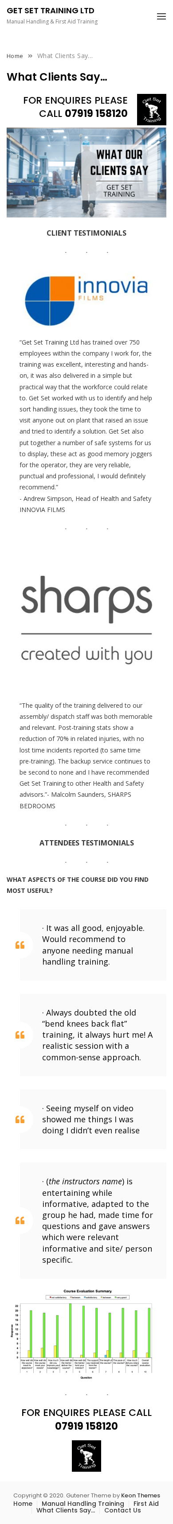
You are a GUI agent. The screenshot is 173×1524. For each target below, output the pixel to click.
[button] (161, 16)
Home (22, 1503)
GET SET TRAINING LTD (50, 10)
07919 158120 (96, 113)
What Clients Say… (65, 1510)
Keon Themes (140, 1495)
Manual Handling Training (83, 1503)
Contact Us (122, 1510)
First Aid (146, 1503)
